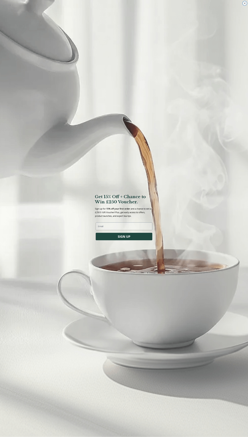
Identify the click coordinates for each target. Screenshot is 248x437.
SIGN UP (124, 236)
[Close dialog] (244, 3)
